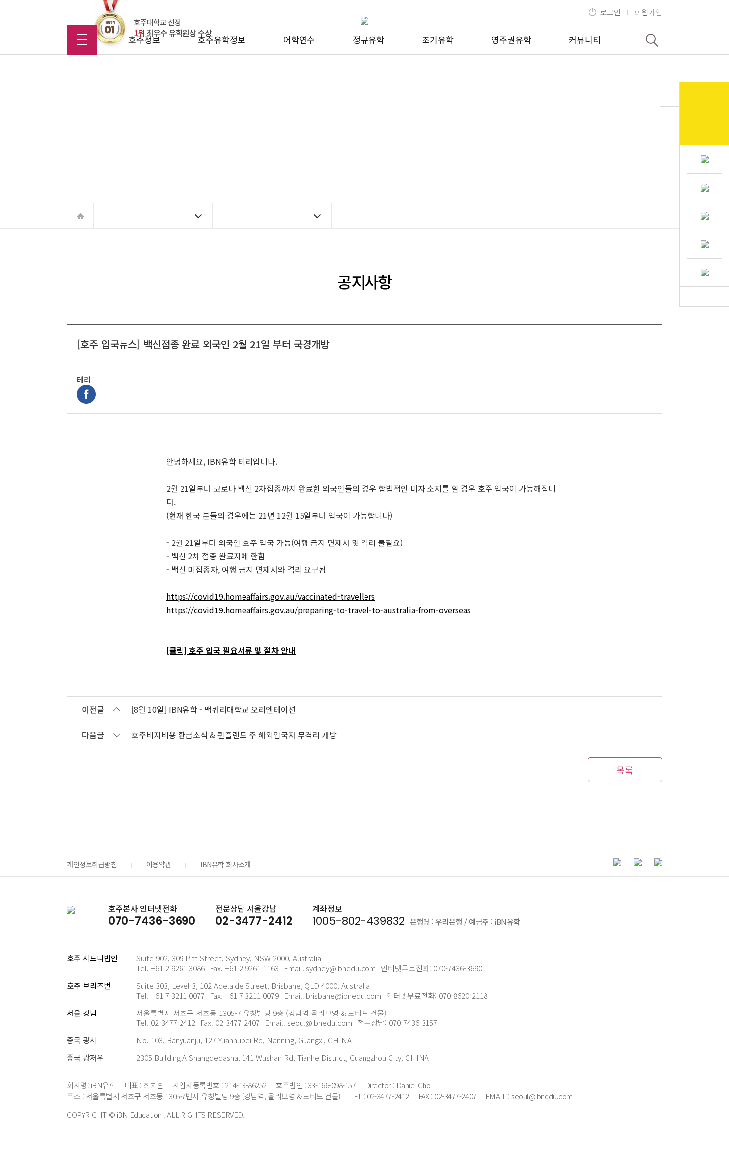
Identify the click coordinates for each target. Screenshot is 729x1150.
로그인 (610, 12)
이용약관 (158, 864)
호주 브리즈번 (89, 985)
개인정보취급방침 (92, 864)
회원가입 (648, 12)
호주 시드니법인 (92, 958)
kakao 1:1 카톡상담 (704, 113)
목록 (624, 769)
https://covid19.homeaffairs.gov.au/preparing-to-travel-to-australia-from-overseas (318, 610)
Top (692, 296)
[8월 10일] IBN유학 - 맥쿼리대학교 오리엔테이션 (213, 709)
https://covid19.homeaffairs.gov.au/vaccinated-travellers (270, 596)
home (80, 215)
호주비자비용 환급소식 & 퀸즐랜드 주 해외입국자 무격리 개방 (234, 734)
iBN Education (139, 1114)
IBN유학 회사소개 (225, 864)
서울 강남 (82, 1013)
